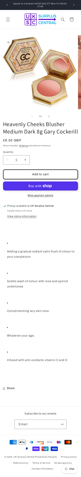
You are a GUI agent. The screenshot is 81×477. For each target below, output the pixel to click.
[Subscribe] (61, 424)
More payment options (40, 195)
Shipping (23, 146)
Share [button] (11, 388)
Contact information (42, 469)
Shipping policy (63, 463)
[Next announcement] (74, 5)
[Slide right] (49, 116)
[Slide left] (32, 116)
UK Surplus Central (24, 457)
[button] (8, 19)
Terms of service (41, 463)
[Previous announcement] (7, 5)
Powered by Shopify (46, 457)
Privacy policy (69, 457)
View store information (22, 216)
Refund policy (20, 463)
